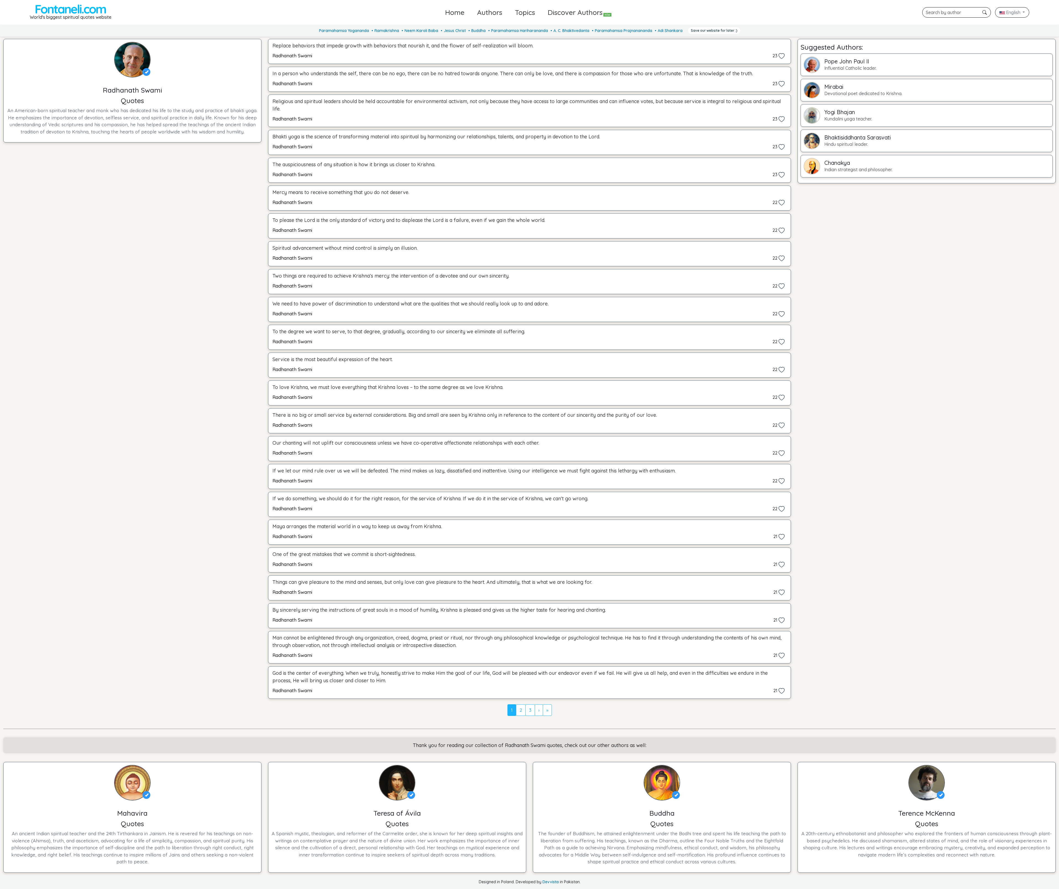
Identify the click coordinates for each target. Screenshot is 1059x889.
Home (454, 12)
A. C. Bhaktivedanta (571, 30)
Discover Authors (579, 12)
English (1013, 12)
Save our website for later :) (714, 30)
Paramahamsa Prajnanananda (623, 30)
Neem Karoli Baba (421, 30)
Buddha (478, 30)
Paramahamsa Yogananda (344, 30)
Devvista (550, 881)
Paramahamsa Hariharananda (519, 30)
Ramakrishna (387, 30)
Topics (525, 12)
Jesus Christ (455, 30)
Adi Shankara (670, 30)
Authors (489, 12)
